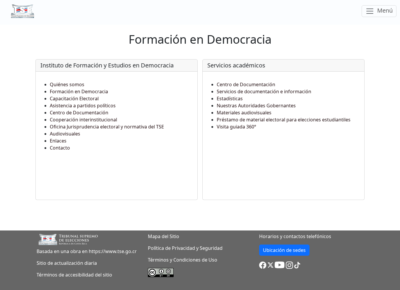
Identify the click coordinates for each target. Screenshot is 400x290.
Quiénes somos (67, 84)
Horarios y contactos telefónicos (295, 236)
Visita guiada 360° (236, 126)
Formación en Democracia (79, 91)
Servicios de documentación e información (264, 91)
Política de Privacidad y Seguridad (185, 248)
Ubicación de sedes (286, 251)
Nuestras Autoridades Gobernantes (256, 105)
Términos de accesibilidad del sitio (74, 275)
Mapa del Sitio (163, 236)
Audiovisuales (65, 133)
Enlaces (58, 141)
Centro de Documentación (79, 112)
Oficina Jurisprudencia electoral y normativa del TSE (107, 126)
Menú (385, 11)
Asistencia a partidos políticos (83, 105)
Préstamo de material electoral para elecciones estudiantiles (284, 119)
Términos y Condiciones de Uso (182, 260)
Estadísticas (230, 98)
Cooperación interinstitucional (83, 119)
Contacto (60, 148)
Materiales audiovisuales (244, 112)
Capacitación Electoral (74, 98)
